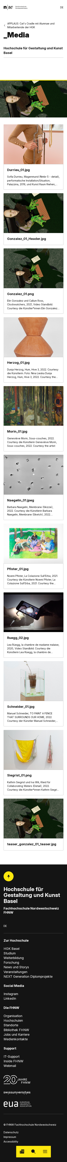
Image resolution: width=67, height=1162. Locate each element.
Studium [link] (10, 953)
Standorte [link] (11, 1025)
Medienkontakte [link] (16, 1039)
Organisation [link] (13, 1016)
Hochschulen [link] (13, 1020)
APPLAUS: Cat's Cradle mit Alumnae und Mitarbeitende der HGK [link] (30, 25)
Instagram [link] (11, 994)
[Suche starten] (33, 1151)
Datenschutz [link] (11, 1132)
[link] (16, 7)
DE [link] (61, 7)
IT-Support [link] (11, 1056)
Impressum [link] (10, 1136)
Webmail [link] (10, 1066)
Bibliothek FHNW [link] (16, 1030)
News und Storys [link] (16, 967)
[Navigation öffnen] (45, 1151)
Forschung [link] (11, 962)
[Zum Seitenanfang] (9, 876)
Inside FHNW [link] (13, 1061)
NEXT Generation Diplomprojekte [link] (28, 976)
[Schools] (22, 1151)
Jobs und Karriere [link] (16, 1034)
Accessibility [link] (11, 1141)
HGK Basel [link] (11, 949)
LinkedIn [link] (10, 998)
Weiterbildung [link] (14, 958)
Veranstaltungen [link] (15, 972)
